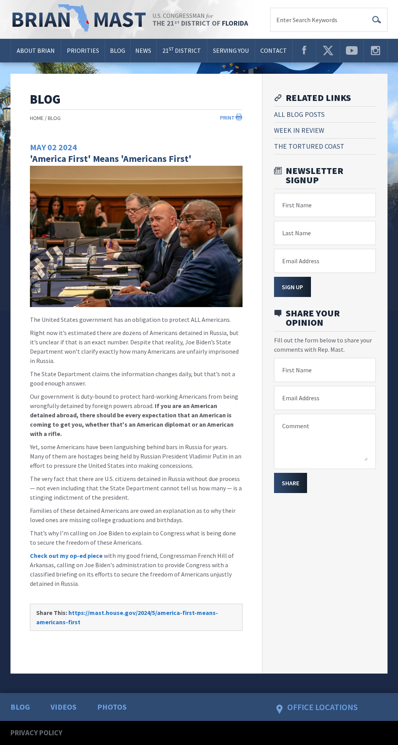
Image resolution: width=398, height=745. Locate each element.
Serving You (231, 50)
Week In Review (299, 130)
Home (37, 118)
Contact (273, 50)
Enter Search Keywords (306, 20)
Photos (112, 707)
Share (290, 483)
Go (376, 20)
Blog (117, 50)
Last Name (296, 233)
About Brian (36, 50)
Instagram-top (375, 50)
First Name (297, 205)
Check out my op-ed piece (66, 555)
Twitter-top (328, 50)
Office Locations (322, 707)
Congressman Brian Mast (81, 19)
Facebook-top (304, 50)
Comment (295, 426)
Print (227, 117)
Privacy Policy (36, 732)
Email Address (300, 261)
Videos (64, 707)
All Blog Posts (299, 114)
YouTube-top (351, 50)
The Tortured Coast (309, 146)
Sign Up (292, 287)
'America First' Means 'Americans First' (111, 159)
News (143, 50)
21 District (181, 50)
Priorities (83, 50)
